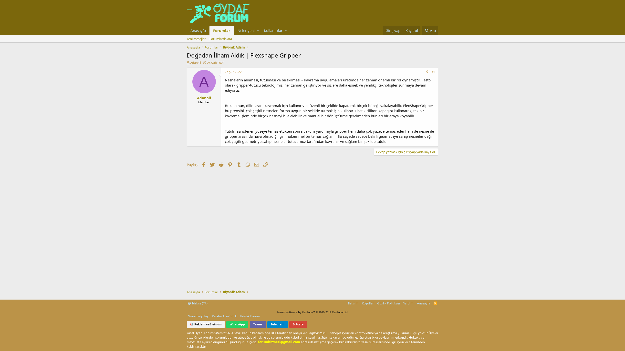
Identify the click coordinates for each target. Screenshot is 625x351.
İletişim (353, 303)
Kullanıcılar (273, 30)
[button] (258, 30)
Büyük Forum (250, 316)
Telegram (277, 324)
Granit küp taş (198, 316)
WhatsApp (237, 324)
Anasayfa (198, 30)
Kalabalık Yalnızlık (224, 316)
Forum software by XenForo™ (312, 312)
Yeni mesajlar (196, 39)
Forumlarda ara (220, 39)
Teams (257, 324)
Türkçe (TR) (199, 303)
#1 (434, 72)
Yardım (408, 303)
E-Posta (298, 324)
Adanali (195, 62)
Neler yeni (246, 30)
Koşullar (368, 303)
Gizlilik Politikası (388, 303)
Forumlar (221, 30)
